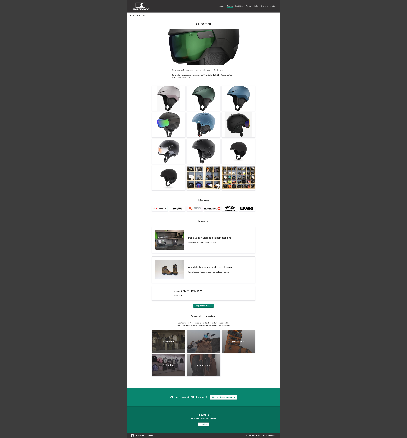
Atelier (256, 6)
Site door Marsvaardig (268, 435)
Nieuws (221, 6)
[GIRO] (238, 151)
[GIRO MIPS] (168, 177)
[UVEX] (203, 151)
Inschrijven (204, 424)
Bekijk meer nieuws (202, 306)
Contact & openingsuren (223, 397)
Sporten (230, 6)
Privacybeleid (140, 435)
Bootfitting (239, 6)
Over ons (264, 6)
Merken (150, 435)
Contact (273, 6)
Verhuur (248, 6)
